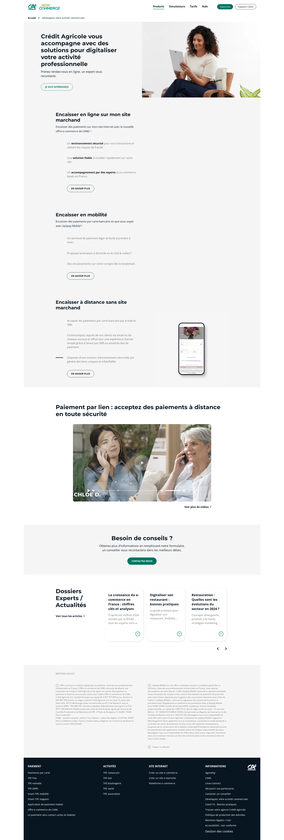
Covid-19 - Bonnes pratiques (221, 804)
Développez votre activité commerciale (226, 799)
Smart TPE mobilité (38, 793)
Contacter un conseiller (218, 793)
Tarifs (193, 6)
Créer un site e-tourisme (162, 778)
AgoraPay (210, 772)
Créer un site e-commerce (163, 772)
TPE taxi (107, 778)
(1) (90, 131)
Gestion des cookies (219, 831)
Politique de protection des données (225, 814)
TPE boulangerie (112, 783)
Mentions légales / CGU (218, 820)
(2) (81, 225)
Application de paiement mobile (45, 804)
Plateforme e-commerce (162, 783)
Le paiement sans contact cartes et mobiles (51, 814)
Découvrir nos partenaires (219, 788)
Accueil (32, 17)
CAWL (208, 778)
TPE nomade (34, 783)
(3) (131, 253)
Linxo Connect (213, 783)
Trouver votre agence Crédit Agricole (225, 809)
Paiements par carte (39, 772)
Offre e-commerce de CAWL (43, 809)
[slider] (125, 490)
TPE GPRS (33, 788)
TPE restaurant (111, 772)
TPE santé (108, 788)
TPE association (111, 793)
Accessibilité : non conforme (220, 825)
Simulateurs (177, 6)
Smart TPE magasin (38, 799)
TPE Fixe (32, 778)
